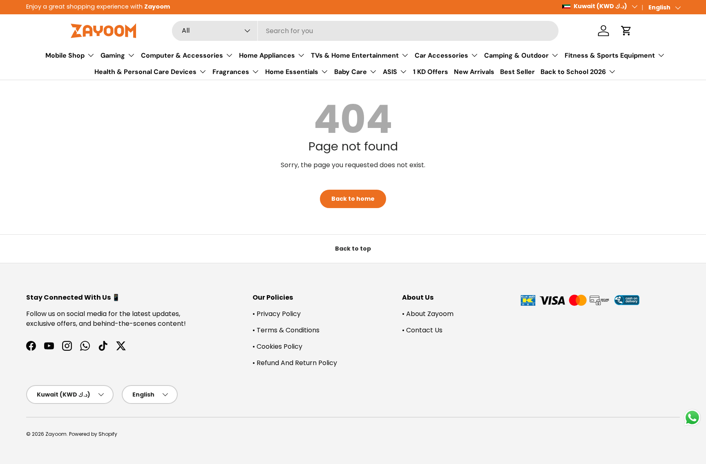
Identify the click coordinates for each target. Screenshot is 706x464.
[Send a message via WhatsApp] (692, 417)
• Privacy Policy (276, 313)
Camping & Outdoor (516, 55)
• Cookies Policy (277, 346)
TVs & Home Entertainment (355, 55)
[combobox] (365, 31)
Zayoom (56, 433)
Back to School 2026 (573, 71)
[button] (626, 31)
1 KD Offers (430, 71)
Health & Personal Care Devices (145, 71)
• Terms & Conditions (285, 330)
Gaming (113, 55)
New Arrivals (474, 71)
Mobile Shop (65, 55)
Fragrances (230, 71)
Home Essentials (291, 71)
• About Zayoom (428, 313)
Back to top (353, 248)
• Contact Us (422, 330)
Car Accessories (441, 55)
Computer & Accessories (182, 55)
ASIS (390, 71)
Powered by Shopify (93, 433)
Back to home (353, 199)
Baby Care (350, 71)
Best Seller (517, 71)
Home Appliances (267, 55)
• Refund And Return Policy (294, 363)
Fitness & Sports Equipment (610, 55)
